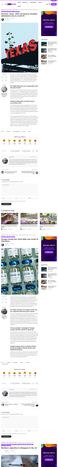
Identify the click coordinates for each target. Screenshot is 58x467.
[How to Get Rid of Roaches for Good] (48, 218)
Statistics (17, 319)
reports (15, 74)
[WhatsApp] (2, 80)
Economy (9, 444)
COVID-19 (8, 131)
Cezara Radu (7, 18)
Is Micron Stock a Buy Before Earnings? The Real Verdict (52, 43)
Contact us (49, 26)
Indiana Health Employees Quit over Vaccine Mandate (4, 95)
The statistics (33, 321)
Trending (3, 445)
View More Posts (33, 156)
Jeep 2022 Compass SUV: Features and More (4, 317)
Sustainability (30, 444)
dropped (27, 353)
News (13, 11)
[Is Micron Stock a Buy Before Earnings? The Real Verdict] (44, 44)
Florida (22, 362)
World (17, 11)
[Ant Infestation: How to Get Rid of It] (44, 62)
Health (8, 11)
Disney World (15, 362)
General (3, 11)
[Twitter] (6, 77)
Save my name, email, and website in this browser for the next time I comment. (14, 201)
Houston (24, 131)
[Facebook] (2, 77)
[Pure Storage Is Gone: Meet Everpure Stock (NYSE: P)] (44, 50)
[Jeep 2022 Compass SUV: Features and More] (4, 311)
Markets (19, 444)
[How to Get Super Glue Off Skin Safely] (44, 57)
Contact (53, 4)
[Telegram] (6, 80)
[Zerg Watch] (10, 4)
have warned (16, 124)
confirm (22, 79)
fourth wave (28, 362)
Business (3, 444)
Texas (30, 131)
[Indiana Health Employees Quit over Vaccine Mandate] (4, 89)
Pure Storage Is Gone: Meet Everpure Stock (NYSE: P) (52, 49)
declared (18, 91)
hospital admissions (16, 131)
